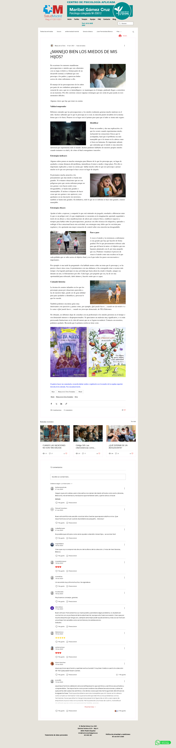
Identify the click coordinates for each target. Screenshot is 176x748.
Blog (114, 19)
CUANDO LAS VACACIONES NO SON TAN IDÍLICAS (54, 446)
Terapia (84, 19)
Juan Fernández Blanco (105, 31)
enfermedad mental (72, 31)
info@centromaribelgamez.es (88, 733)
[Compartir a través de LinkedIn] (61, 404)
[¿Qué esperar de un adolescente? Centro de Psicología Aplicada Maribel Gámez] (121, 433)
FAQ (99, 19)
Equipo (92, 19)
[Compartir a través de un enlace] (66, 404)
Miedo (80, 392)
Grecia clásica (88, 31)
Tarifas (76, 19)
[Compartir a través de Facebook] (51, 404)
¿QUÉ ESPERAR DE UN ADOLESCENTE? (118, 446)
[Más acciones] (124, 45)
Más (118, 31)
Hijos (53, 392)
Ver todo (133, 421)
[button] (133, 31)
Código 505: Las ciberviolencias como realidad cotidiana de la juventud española (86, 446)
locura (59, 31)
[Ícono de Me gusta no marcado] (56, 503)
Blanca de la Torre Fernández (66, 392)
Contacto (106, 19)
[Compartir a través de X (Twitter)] (56, 404)
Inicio (70, 19)
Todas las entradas (46, 31)
